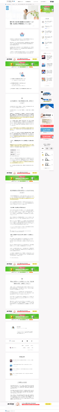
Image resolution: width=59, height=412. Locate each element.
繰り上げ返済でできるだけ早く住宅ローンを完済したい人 (18, 85)
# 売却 (32, 347)
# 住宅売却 (24, 347)
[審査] (45, 23)
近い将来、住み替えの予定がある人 (16, 84)
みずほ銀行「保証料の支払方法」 (15, 257)
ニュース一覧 (47, 85)
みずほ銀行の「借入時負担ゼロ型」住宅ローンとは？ (18, 78)
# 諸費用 (22, 345)
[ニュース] (14, 361)
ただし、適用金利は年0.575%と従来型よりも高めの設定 (18, 80)
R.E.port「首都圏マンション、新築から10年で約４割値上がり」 (17, 231)
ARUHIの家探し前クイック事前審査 (23, 303)
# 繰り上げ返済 (27, 345)
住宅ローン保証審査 (22, 302)
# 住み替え (28, 347)
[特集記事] (46, 28)
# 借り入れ (32, 345)
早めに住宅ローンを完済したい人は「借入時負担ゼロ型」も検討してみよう (21, 88)
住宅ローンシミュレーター (20, 297)
